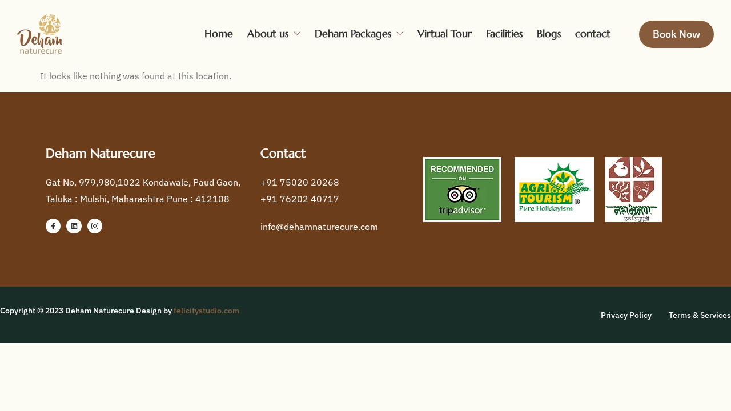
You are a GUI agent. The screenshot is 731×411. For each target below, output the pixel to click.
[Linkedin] (73, 226)
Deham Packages (353, 33)
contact (592, 33)
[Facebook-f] (53, 226)
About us (267, 33)
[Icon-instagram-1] (94, 226)
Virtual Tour (444, 33)
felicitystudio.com (206, 310)
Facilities (504, 33)
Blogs (549, 33)
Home (218, 33)
